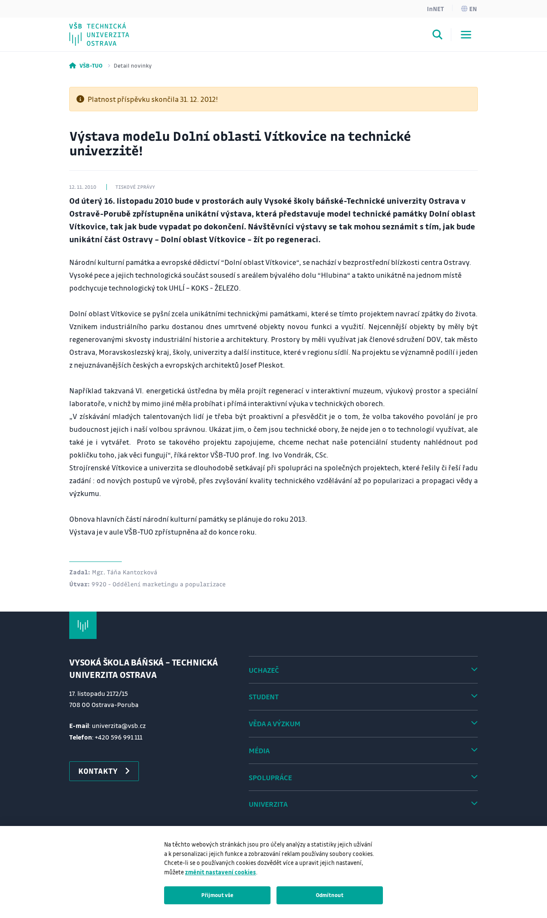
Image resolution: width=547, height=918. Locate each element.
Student (264, 696)
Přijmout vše (217, 894)
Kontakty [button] (98, 770)
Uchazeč (264, 669)
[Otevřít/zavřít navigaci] (466, 34)
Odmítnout (330, 894)
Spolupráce (270, 777)
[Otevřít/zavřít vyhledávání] (437, 36)
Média (259, 750)
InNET (435, 8)
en (473, 8)
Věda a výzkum (274, 723)
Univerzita (268, 803)
